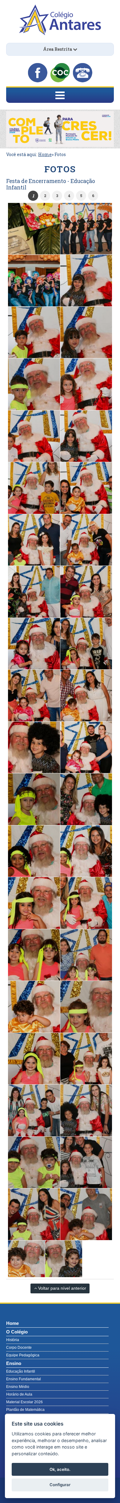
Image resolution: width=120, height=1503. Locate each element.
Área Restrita (58, 49)
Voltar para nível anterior (61, 1288)
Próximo (106, 196)
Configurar (60, 1484)
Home (45, 154)
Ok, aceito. (60, 1469)
